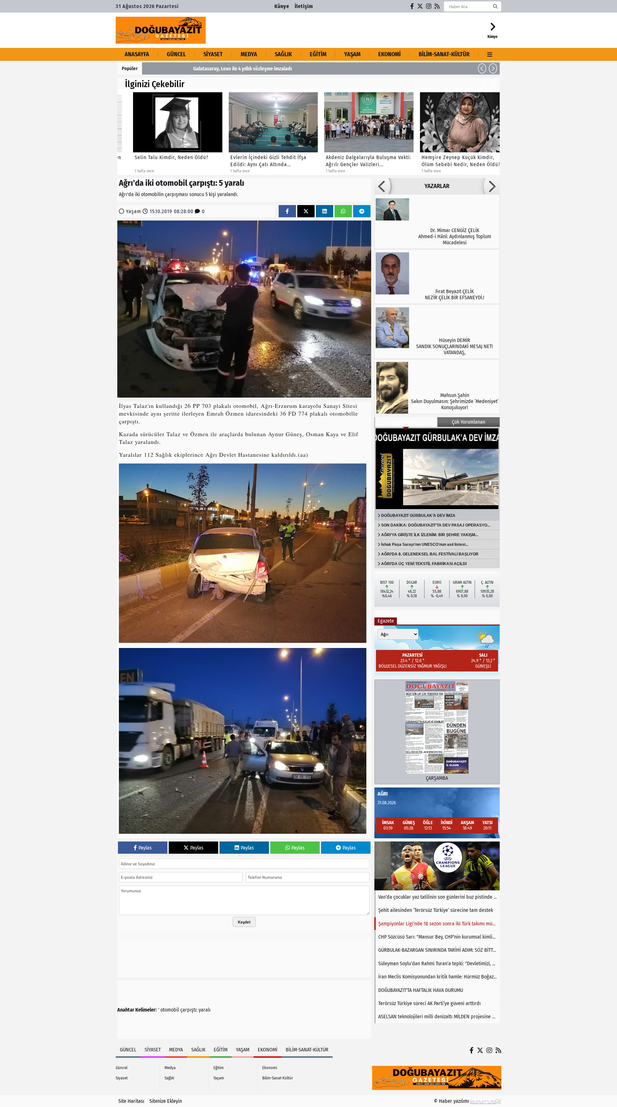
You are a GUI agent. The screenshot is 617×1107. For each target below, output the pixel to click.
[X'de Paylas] (305, 211)
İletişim (304, 6)
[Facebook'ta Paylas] (287, 211)
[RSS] (437, 6)
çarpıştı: (188, 1010)
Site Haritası (131, 1101)
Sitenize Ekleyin (165, 1101)
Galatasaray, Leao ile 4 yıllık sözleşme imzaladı (196, 69)
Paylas (145, 848)
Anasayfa (137, 54)
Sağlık (283, 54)
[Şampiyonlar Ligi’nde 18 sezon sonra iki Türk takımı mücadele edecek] (437, 866)
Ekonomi (389, 54)
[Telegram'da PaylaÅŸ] (361, 211)
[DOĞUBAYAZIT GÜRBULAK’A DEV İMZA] (437, 468)
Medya (249, 54)
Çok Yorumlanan (468, 422)
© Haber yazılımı (452, 1101)
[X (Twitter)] (420, 6)
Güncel (176, 54)
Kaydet (244, 922)
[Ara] (495, 6)
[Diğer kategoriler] (489, 54)
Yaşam (352, 54)
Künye (281, 6)
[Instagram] (429, 6)
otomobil (169, 1010)
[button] (482, 68)
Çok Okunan (406, 422)
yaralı (204, 1010)
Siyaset (213, 54)
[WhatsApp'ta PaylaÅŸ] (343, 211)
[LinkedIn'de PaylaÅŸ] (324, 211)
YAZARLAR (437, 186)
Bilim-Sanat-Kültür (444, 54)
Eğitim (318, 54)
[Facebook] (412, 6)
